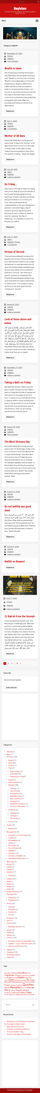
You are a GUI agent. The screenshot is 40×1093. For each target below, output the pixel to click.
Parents (11, 912)
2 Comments (12, 129)
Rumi (23, 988)
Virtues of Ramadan (17, 806)
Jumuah (16, 980)
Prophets (10, 918)
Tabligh (9, 950)
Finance (11, 765)
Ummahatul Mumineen (16, 858)
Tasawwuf (10, 952)
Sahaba (11, 851)
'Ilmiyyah (13, 813)
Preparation (14, 794)
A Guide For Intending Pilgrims (18, 1029)
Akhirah (10, 752)
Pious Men (12, 846)
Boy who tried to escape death (20, 941)
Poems (32, 982)
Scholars (11, 853)
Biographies (11, 832)
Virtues (17, 242)
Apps (9, 754)
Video (9, 957)
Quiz (8, 921)
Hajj (9, 768)
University (14, 818)
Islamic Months (14, 782)
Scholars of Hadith (15, 856)
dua (5, 978)
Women (26, 994)
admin (9, 172)
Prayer (7, 985)
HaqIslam (20, 8)
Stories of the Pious (16, 946)
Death (10, 760)
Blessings (10, 862)
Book (29, 973)
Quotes (28, 984)
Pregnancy (12, 900)
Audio (9, 825)
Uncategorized (12, 955)
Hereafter (12, 910)
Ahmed (10, 56)
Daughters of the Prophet (18, 835)
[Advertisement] (20, 716)
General (10, 872)
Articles (10, 757)
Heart (30, 978)
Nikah (22, 982)
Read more (10, 111)
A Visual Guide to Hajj (15, 1032)
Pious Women (13, 848)
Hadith (21, 977)
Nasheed (11, 829)
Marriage (10, 894)
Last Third (14, 791)
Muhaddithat (13, 840)
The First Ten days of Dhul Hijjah (19, 1034)
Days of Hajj (14, 771)
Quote (9, 923)
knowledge (22, 980)
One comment (12, 61)
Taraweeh (13, 801)
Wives (20, 994)
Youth (32, 994)
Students (11, 810)
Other (10, 843)
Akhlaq (14, 973)
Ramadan (11, 785)
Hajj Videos (14, 774)
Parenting (12, 898)
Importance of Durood (15, 1027)
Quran (9, 930)
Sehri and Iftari (15, 799)
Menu (4, 21)
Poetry (9, 904)
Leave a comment (13, 177)
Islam (9, 889)
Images (9, 886)
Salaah (9, 933)
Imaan (9, 884)
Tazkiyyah (16, 992)
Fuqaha (11, 838)
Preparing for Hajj (17, 776)
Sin (25, 988)
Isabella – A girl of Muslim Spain (20, 944)
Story (7, 990)
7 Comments (12, 245)
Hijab (9, 881)
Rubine (29, 1090)
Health (10, 780)
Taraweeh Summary (17, 804)
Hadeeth (10, 59)
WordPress (20, 1090)
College (13, 816)
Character (9, 975)
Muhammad (16, 982)
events (9, 867)
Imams (6, 980)
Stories (9, 938)
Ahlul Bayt (7, 973)
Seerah (9, 935)
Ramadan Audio (16, 796)
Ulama (23, 992)
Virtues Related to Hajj (11, 994)
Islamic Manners (13, 892)
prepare (13, 985)
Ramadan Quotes (14, 927)
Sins (10, 915)
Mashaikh (8, 982)
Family (9, 869)
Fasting (13, 788)
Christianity (25, 975)
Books (9, 864)
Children (18, 975)
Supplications (22, 990)
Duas (10, 763)
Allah (10, 907)
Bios (24, 972)
